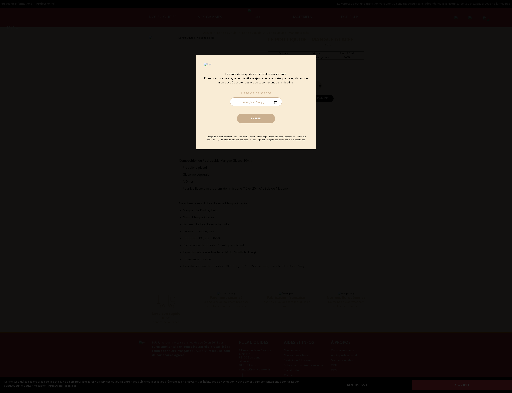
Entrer (256, 118)
